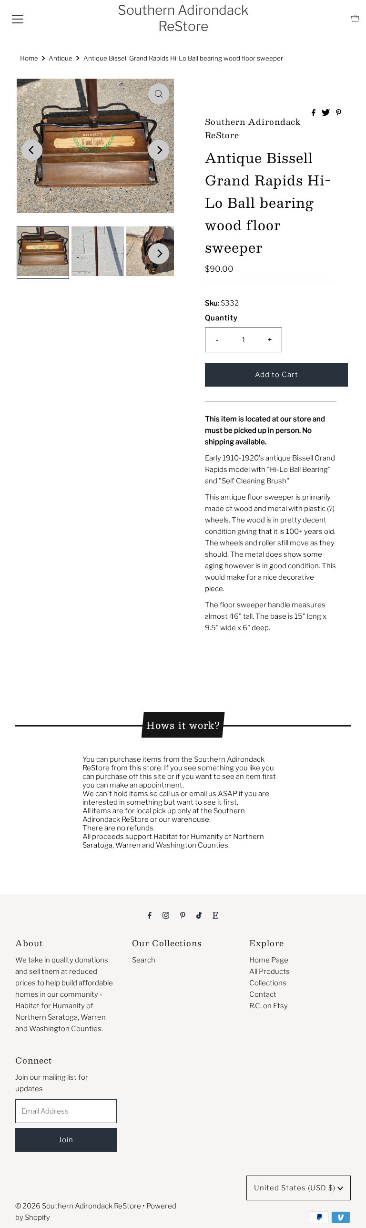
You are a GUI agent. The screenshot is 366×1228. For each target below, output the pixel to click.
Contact (262, 994)
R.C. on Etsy (268, 1006)
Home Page (268, 960)
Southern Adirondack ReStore (183, 18)
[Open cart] (355, 18)
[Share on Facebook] (314, 113)
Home (29, 58)
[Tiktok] (199, 915)
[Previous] (31, 150)
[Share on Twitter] (326, 113)
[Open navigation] (17, 19)
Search (143, 960)
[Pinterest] (182, 915)
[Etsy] (215, 915)
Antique (60, 58)
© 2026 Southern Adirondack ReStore (78, 1206)
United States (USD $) (295, 1188)
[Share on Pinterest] (338, 113)
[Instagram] (166, 915)
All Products (269, 971)
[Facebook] (150, 915)
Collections (267, 983)
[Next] (158, 150)
